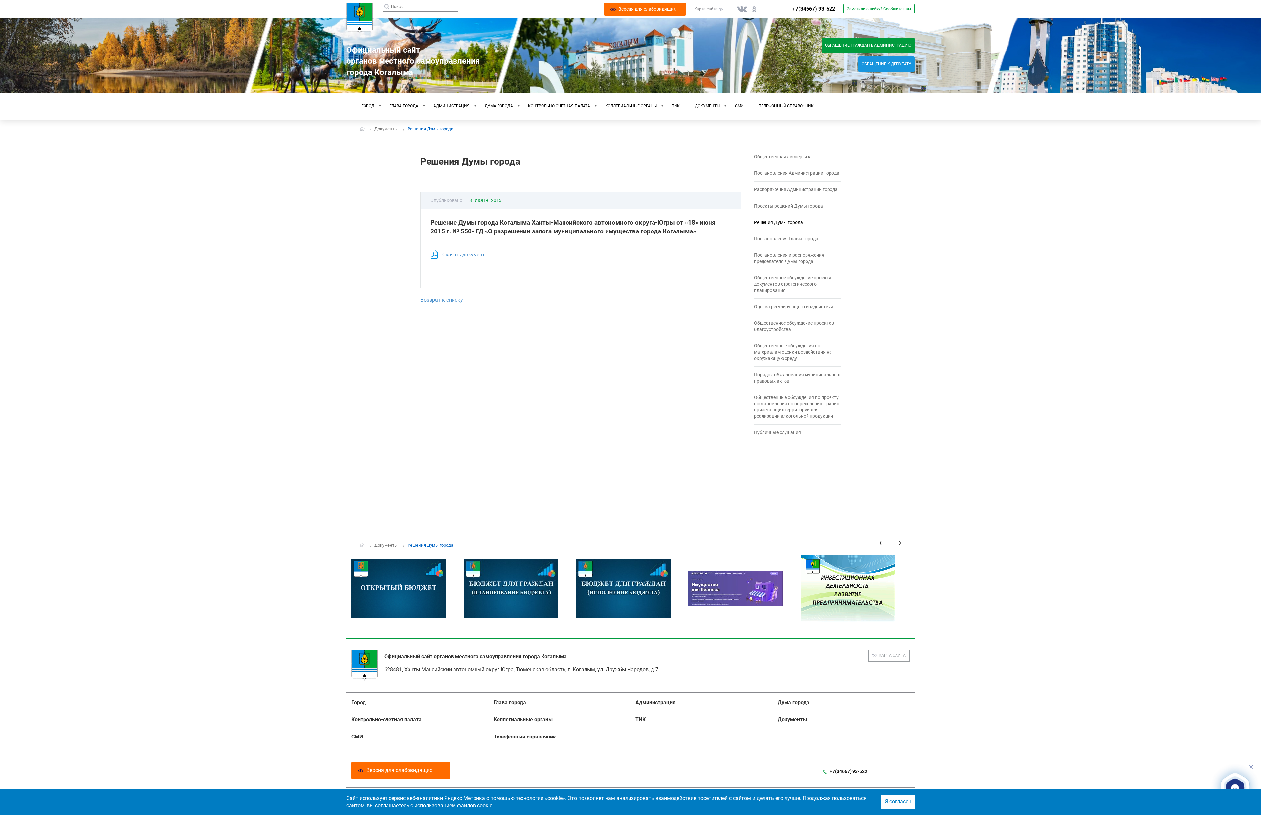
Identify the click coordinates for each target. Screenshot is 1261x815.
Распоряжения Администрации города (796, 189)
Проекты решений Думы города (788, 206)
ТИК (676, 106)
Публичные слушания (777, 432)
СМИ (739, 106)
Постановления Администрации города (796, 173)
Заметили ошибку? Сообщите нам (879, 9)
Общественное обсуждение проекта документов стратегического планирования (792, 284)
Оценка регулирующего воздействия (793, 306)
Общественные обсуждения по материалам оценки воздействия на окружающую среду (793, 352)
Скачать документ (463, 255)
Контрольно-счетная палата (559, 106)
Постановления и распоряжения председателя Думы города (789, 258)
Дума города (499, 106)
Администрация (451, 106)
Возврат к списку (441, 300)
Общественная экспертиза (783, 156)
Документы (707, 106)
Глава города (403, 106)
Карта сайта (892, 655)
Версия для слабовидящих (399, 770)
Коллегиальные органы (631, 106)
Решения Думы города (778, 222)
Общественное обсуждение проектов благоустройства (794, 326)
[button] (1235, 788)
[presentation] (880, 543)
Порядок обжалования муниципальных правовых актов (797, 378)
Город (367, 106)
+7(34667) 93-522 (813, 9)
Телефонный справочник (786, 106)
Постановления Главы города (786, 238)
